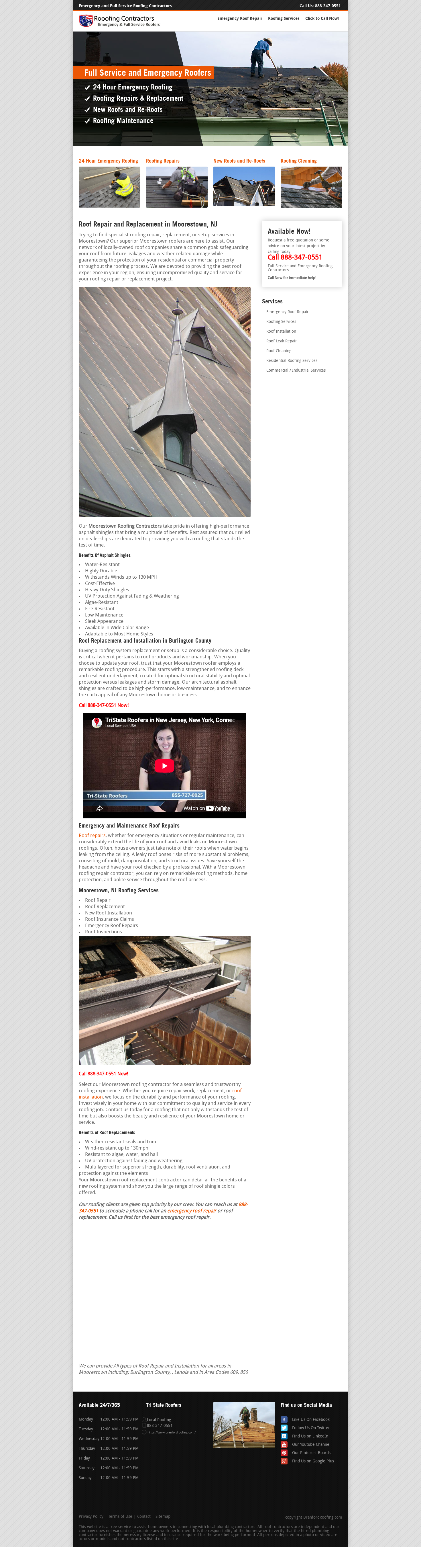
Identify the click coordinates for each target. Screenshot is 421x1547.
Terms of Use (120, 1517)
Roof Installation (281, 331)
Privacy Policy (91, 1517)
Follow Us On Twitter (311, 1428)
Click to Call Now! (322, 18)
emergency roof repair (191, 1211)
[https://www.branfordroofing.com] (122, 26)
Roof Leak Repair (281, 341)
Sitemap (163, 1517)
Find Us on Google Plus (313, 1461)
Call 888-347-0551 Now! (103, 1074)
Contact (144, 1517)
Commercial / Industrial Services (296, 370)
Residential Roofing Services (291, 361)
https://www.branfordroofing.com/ (171, 1432)
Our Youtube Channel (311, 1445)
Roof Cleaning (278, 351)
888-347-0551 (328, 6)
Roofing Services (284, 18)
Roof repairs (92, 835)
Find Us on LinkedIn (310, 1436)
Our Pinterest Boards (311, 1453)
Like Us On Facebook (311, 1420)
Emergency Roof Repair (239, 18)
